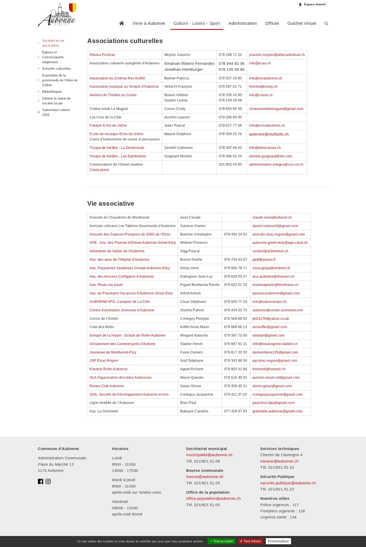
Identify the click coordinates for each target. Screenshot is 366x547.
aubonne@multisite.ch (269, 134)
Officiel (272, 23)
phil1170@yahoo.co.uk (270, 318)
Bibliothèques (52, 91)
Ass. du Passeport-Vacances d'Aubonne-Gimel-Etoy (131, 293)
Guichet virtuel (301, 23)
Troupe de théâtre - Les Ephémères (118, 156)
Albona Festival (102, 55)
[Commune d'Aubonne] (58, 15)
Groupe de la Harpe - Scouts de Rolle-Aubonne (127, 335)
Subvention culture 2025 (56, 112)
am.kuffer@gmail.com (269, 327)
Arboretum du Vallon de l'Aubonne (117, 251)
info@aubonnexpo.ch (269, 301)
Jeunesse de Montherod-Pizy (113, 352)
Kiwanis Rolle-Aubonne (109, 369)
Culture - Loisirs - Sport (197, 23)
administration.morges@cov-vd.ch (276, 164)
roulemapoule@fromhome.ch (275, 285)
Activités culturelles (56, 68)
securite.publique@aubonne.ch (288, 483)
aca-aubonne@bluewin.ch (273, 276)
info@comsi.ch (261, 95)
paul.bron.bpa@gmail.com (273, 402)
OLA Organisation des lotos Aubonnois (120, 377)
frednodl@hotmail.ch (269, 369)
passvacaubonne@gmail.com (276, 293)
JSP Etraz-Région (104, 360)
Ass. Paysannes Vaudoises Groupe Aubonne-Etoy (130, 268)
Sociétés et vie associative (53, 43)
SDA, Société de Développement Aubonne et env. (129, 394)
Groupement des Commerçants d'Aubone (122, 344)
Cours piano (99, 170)
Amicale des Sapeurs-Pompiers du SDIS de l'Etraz (130, 234)
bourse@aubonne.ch (204, 477)
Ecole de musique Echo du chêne (116, 134)
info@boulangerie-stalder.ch (275, 344)
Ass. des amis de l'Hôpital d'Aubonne (119, 259)
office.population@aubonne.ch (213, 498)
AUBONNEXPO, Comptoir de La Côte (120, 301)
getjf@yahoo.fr (264, 259)
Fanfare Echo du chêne (108, 125)
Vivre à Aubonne (149, 23)
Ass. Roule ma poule (107, 285)
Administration (243, 23)
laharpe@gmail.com (268, 335)
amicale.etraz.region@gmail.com (278, 234)
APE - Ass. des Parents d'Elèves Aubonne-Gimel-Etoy (133, 242)
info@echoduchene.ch (267, 125)
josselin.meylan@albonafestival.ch (277, 55)
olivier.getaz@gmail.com (272, 386)
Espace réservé (314, 4)
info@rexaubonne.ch (265, 78)
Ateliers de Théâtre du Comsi (113, 95)
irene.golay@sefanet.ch (271, 268)
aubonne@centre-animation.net (277, 310)
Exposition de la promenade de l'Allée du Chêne (60, 80)
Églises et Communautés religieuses (53, 57)
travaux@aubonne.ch (279, 461)
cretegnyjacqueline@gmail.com (277, 394)
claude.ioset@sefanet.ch (272, 217)
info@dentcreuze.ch (265, 148)
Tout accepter (222, 541)
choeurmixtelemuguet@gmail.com (276, 109)
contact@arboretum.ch (270, 251)
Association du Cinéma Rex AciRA (117, 78)
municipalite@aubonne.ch (209, 455)
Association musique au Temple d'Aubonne (124, 86)
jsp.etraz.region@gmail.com (274, 360)
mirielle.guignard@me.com (270, 156)
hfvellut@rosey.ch (263, 86)
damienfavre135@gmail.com (275, 352)
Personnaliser (278, 541)
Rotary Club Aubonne (107, 386)
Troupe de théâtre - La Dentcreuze (117, 148)
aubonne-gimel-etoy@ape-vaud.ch (280, 242)
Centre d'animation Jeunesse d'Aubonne (122, 310)
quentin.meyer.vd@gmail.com (276, 377)
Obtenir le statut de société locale (56, 101)
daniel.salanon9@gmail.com (275, 226)
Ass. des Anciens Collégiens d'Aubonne (122, 276)
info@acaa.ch (260, 63)
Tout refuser (252, 541)
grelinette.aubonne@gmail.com (277, 411)
